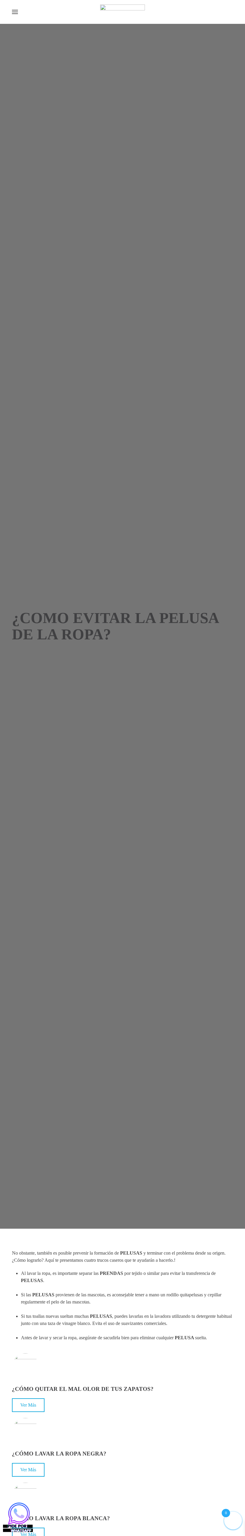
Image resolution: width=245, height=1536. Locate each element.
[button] (15, 12)
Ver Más (28, 1405)
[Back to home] (122, 12)
